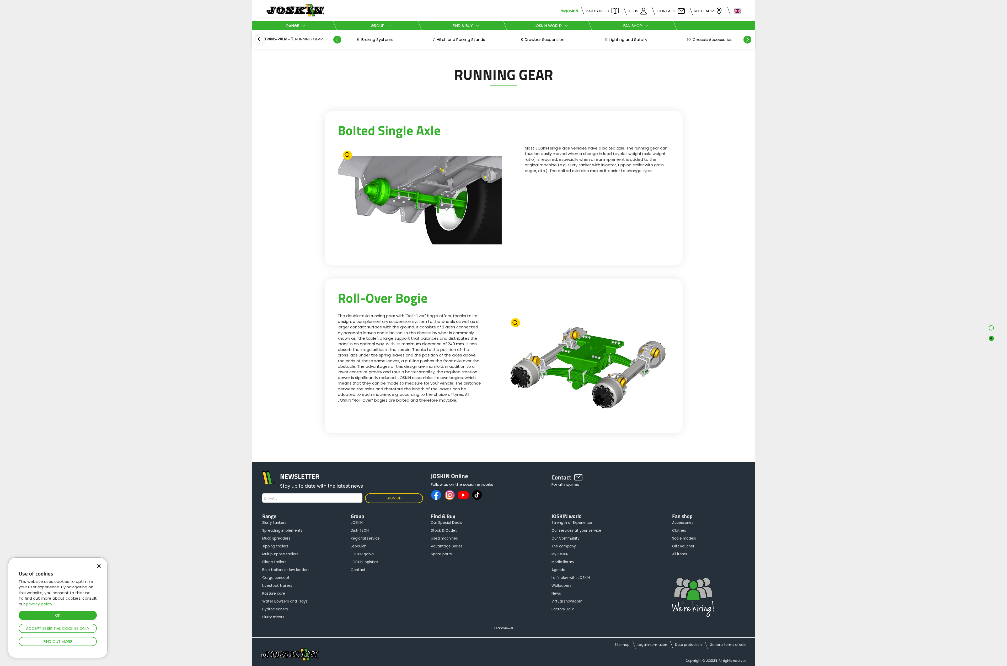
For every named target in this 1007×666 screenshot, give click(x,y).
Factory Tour (562, 609)
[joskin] (294, 15)
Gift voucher (683, 546)
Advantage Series (447, 546)
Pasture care (273, 593)
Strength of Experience (571, 522)
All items (679, 554)
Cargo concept (276, 577)
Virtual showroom (566, 601)
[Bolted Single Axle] (420, 200)
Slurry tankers (274, 522)
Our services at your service (576, 530)
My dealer (704, 11)
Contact (666, 11)
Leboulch (358, 546)
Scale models (684, 538)
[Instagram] (449, 495)
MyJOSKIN (569, 11)
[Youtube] (463, 495)
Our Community (565, 538)
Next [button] (747, 40)
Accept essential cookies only (57, 628)
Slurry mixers (273, 617)
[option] (375, 39)
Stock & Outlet (444, 530)
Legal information (652, 644)
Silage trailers (274, 562)
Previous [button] (337, 40)
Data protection (688, 644)
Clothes (679, 530)
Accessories (682, 522)
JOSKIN (357, 522)
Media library (562, 562)
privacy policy (39, 604)
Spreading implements (282, 530)
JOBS (633, 11)
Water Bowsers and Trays (285, 601)
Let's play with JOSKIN (570, 577)
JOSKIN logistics (364, 562)
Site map (622, 644)
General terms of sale (728, 644)
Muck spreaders (276, 538)
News (556, 593)
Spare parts (441, 554)
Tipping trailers (275, 546)
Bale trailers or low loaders (285, 569)
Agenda (558, 569)
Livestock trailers (277, 585)
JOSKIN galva (362, 554)
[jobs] (693, 598)
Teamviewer (503, 628)
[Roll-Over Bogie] (587, 368)
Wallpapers (561, 585)
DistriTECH (360, 530)
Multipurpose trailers (280, 554)
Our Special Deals (446, 522)
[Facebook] (436, 495)
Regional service (365, 538)
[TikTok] (477, 495)
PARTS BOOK (598, 11)
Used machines (444, 538)
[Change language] (737, 11)
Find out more (58, 641)
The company (563, 546)
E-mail (270, 498)
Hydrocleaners (275, 609)
